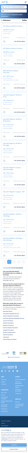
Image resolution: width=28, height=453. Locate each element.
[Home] (4, 2)
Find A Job (3, 379)
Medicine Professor (8, 325)
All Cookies (14, 445)
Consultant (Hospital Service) (11, 313)
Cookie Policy (4, 439)
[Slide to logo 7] (14, 357)
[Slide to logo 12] (19, 357)
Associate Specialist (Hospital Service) (13, 318)
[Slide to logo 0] (8, 357)
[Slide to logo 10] (17, 357)
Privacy (3, 423)
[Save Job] (4, 41)
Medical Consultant (8, 323)
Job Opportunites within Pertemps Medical (19, 405)
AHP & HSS (4, 392)
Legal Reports (4, 411)
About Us (17, 401)
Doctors (3, 395)
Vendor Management (20, 379)
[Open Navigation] (25, 2)
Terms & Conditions (6, 421)
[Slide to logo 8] (15, 357)
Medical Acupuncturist (9, 332)
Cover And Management (18, 382)
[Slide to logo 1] (9, 357)
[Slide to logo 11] (18, 357)
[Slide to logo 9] (16, 357)
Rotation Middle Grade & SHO (6, 401)
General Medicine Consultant (11, 316)
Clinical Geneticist (8, 335)
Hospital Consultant (8, 330)
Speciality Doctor (7, 311)
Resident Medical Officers (19, 386)
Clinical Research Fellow (10, 339)
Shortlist (3, 381)
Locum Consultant (8, 320)
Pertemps (6, 280)
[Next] (24, 262)
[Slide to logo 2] (10, 357)
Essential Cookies (14, 449)
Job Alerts (3, 384)
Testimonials (4, 408)
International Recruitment (4, 405)
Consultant (6, 337)
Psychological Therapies (4, 397)
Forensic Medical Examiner (10, 327)
